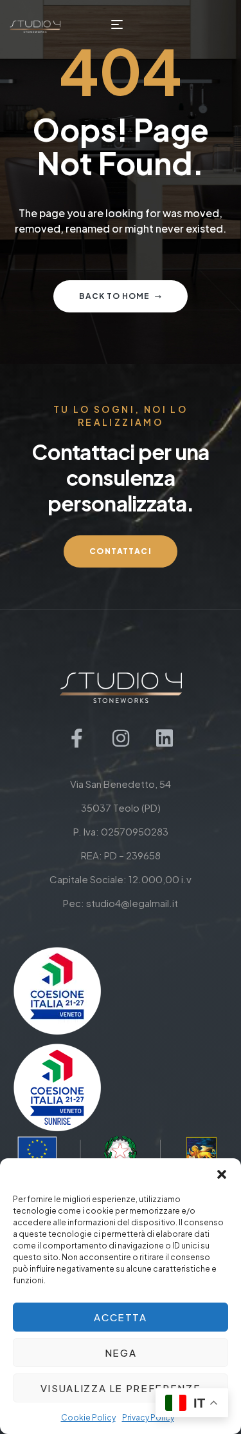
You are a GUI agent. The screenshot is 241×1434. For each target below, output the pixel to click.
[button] (221, 1174)
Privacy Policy (148, 1417)
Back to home (114, 296)
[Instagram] (121, 738)
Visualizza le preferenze (120, 1388)
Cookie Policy (88, 1417)
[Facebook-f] (77, 738)
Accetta (120, 1317)
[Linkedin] (164, 738)
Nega (121, 1352)
